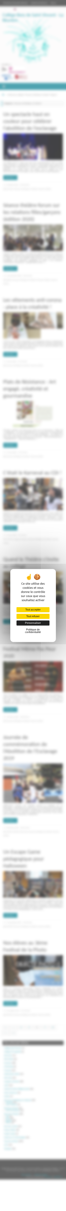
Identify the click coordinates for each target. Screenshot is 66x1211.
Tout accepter (33, 609)
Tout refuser (33, 616)
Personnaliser (33, 623)
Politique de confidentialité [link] (33, 630)
